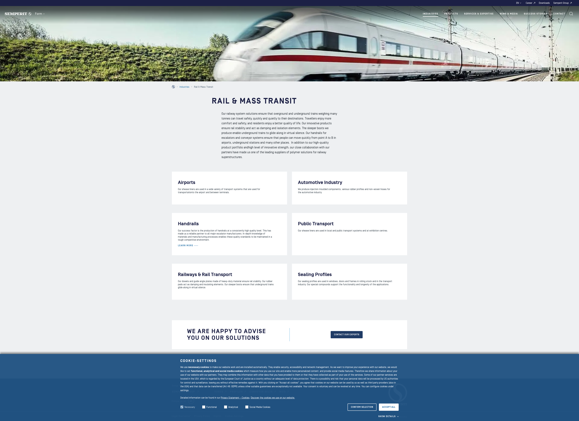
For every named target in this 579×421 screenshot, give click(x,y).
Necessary (190, 407)
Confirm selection (362, 407)
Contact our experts (346, 334)
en (517, 3)
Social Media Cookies (260, 407)
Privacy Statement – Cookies (235, 397)
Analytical (233, 407)
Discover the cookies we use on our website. (273, 397)
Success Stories (535, 14)
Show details (387, 416)
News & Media (509, 14)
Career (529, 3)
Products (451, 14)
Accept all (388, 407)
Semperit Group (561, 3)
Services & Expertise (479, 14)
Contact (559, 14)
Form (38, 14)
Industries (430, 14)
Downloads (544, 3)
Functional (211, 407)
